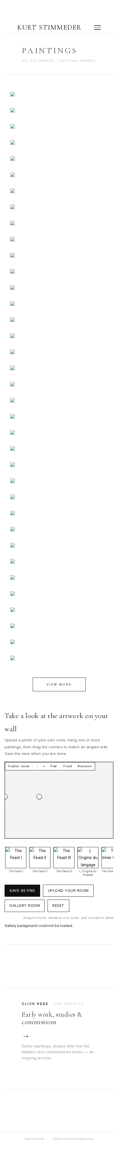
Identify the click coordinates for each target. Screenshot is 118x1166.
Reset (58, 905)
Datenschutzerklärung (73, 1139)
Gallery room (24, 905)
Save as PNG (22, 890)
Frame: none (18, 766)
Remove (84, 766)
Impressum (34, 1139)
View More (59, 684)
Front (67, 766)
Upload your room (68, 890)
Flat (53, 766)
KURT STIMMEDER (49, 27)
